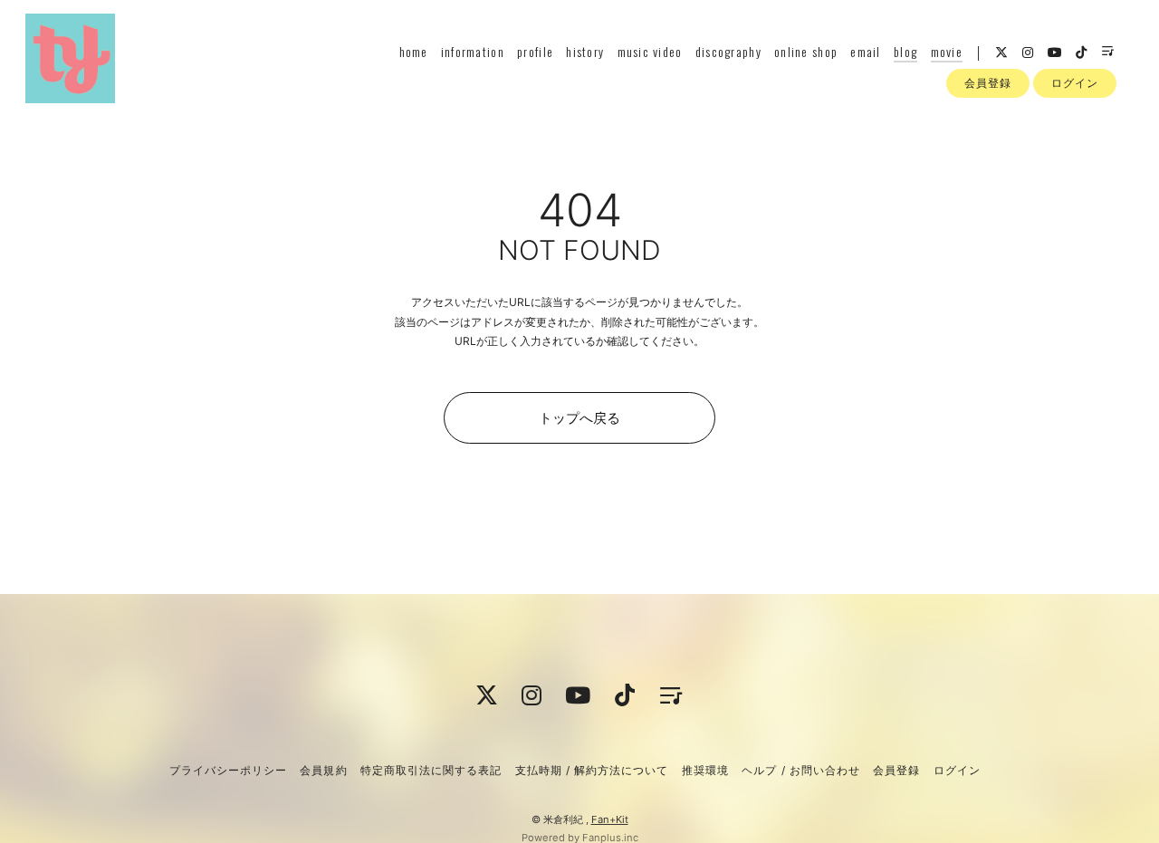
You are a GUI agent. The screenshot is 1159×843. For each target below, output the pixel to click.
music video (650, 51)
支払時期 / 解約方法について (592, 770)
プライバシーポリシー (228, 770)
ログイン (1074, 83)
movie (947, 51)
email (865, 51)
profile (535, 51)
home (413, 51)
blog (905, 51)
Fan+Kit (609, 819)
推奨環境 (705, 770)
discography (728, 51)
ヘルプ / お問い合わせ (800, 770)
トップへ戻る (579, 417)
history (585, 51)
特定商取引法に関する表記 (431, 770)
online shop (806, 51)
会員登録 (987, 83)
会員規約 (323, 770)
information (472, 51)
